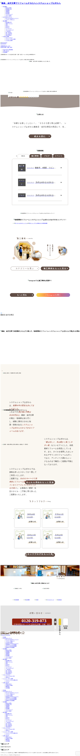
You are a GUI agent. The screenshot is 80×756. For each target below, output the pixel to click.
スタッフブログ (9, 37)
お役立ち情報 (6, 36)
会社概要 (8, 13)
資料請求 (8, 686)
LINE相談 (8, 687)
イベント (8, 681)
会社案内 (5, 6)
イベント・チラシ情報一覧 (12, 680)
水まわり (8, 26)
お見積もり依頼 (9, 685)
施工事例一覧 (9, 22)
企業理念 (8, 11)
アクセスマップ (9, 14)
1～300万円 (8, 31)
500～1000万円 (9, 33)
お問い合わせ (6, 682)
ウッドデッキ (9, 28)
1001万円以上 (9, 35)
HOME (4, 637)
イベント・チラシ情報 (11, 39)
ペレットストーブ (10, 29)
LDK (7, 24)
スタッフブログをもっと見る (39, 555)
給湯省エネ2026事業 (10, 647)
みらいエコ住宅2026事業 (11, 646)
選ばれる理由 (9, 7)
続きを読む (40, 136)
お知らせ (8, 677)
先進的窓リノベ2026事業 (11, 644)
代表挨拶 (8, 10)
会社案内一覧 (9, 9)
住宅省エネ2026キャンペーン (12, 643)
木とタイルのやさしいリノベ (12, 18)
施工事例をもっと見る (55, 268)
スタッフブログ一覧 (10, 676)
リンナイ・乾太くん (10, 19)
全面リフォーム (9, 23)
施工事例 (5, 20)
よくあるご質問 (9, 40)
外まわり (8, 27)
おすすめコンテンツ (7, 17)
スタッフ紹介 (9, 15)
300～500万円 (9, 32)
